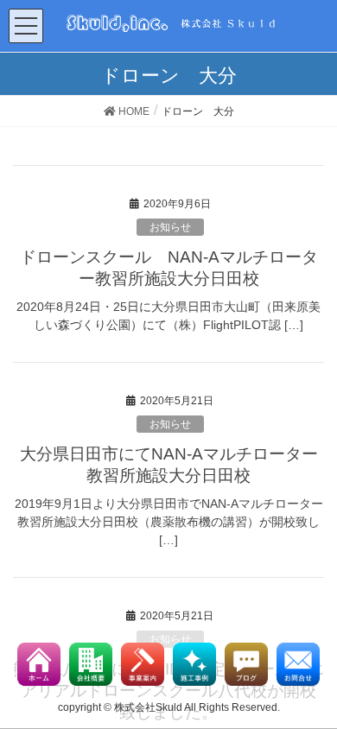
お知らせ (170, 227)
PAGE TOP (329, 684)
